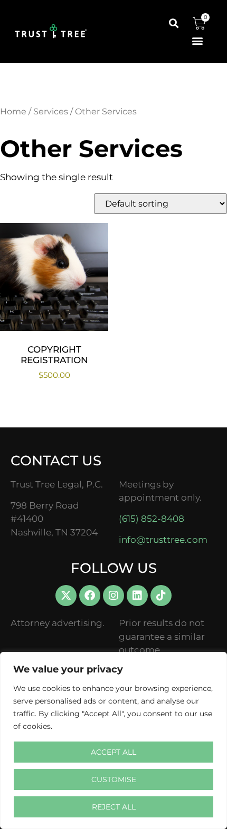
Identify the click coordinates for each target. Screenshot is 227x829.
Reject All (114, 807)
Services (50, 111)
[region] (113, 740)
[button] (173, 23)
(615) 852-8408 (151, 518)
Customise (113, 779)
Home (13, 111)
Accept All (113, 752)
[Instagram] (113, 595)
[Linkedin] (137, 595)
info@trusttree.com (163, 539)
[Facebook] (89, 595)
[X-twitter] (66, 595)
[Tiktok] (161, 595)
